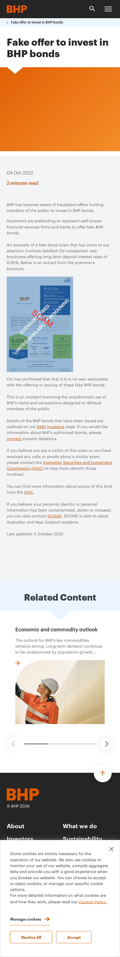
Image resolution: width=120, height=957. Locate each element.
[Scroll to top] (103, 773)
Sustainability (82, 838)
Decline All (31, 937)
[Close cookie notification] (111, 849)
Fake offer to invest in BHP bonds (37, 22)
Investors (20, 838)
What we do (80, 825)
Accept (74, 937)
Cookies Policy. (92, 902)
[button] (13, 743)
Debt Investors (50, 427)
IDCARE (54, 516)
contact (14, 439)
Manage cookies (25, 918)
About (15, 825)
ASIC (28, 492)
